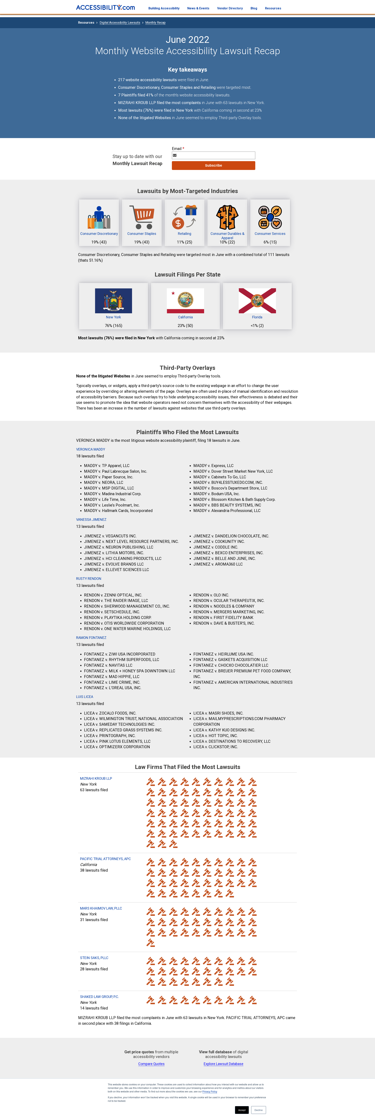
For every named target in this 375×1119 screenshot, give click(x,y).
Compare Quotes (151, 1068)
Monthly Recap (155, 22)
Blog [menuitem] (254, 8)
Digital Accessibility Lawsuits (120, 22)
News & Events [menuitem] (198, 8)
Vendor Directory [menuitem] (230, 8)
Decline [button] (258, 1110)
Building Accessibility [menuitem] (163, 8)
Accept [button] (242, 1110)
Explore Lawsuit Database (223, 1068)
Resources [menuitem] (273, 8)
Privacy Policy (209, 1091)
